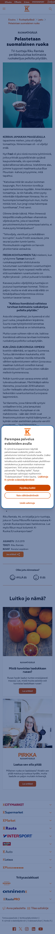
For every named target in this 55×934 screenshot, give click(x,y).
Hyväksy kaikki (27, 488)
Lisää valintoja (27, 503)
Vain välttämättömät (27, 495)
